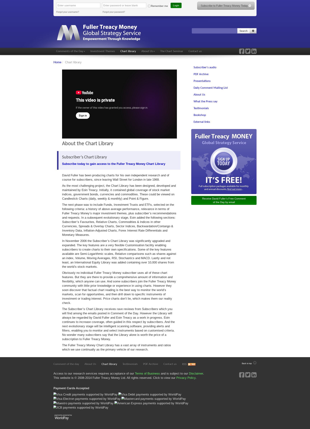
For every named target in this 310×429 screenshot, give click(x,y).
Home (57, 62)
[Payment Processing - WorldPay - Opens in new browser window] (65, 417)
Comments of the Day (69, 51)
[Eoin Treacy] (254, 52)
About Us (147, 51)
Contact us (195, 51)
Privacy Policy (186, 378)
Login (176, 5)
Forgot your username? (67, 12)
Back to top (247, 363)
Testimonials (130, 364)
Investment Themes (102, 51)
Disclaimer (196, 373)
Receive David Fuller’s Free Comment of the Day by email (224, 200)
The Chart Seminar (171, 51)
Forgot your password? (114, 12)
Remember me (159, 5)
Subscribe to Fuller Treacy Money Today (225, 5)
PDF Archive (150, 364)
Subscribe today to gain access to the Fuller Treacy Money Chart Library (113, 164)
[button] (253, 31)
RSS (184, 364)
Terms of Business (147, 373)
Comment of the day (66, 364)
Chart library (128, 51)
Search (243, 30)
